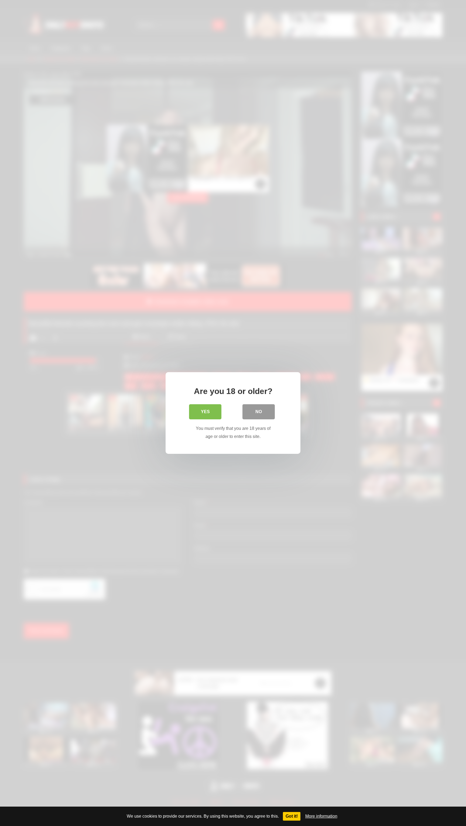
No (258, 411)
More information (321, 816)
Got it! (292, 816)
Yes (205, 411)
